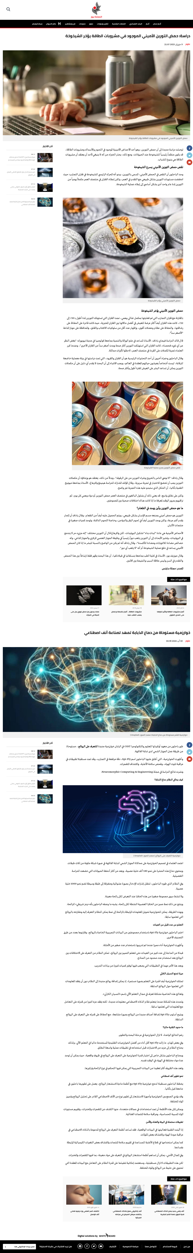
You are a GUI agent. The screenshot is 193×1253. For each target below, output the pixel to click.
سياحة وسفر (37, 23)
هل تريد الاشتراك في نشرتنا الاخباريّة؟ (55, 1246)
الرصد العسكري (135, 23)
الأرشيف (112, 1246)
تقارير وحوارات (102, 23)
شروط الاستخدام (170, 1246)
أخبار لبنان (157, 23)
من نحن (187, 1246)
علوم (91, 23)
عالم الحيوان (51, 23)
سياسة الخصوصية (130, 1246)
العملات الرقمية (119, 23)
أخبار (147, 23)
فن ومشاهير (70, 23)
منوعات (82, 23)
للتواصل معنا (151, 1246)
